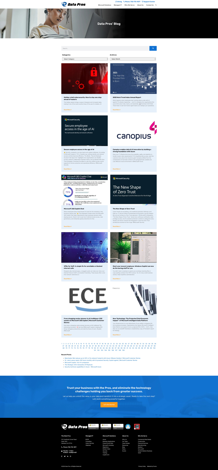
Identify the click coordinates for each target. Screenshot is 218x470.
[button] (156, 5)
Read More (67, 109)
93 (133, 348)
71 (69, 348)
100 (154, 348)
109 (123, 350)
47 (93, 346)
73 (75, 348)
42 (78, 346)
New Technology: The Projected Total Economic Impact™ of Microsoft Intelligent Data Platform (130, 319)
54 (113, 346)
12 (86, 344)
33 (146, 344)
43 (81, 346)
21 (111, 344)
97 (145, 348)
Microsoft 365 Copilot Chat (74, 209)
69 (63, 348)
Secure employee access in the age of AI (79, 149)
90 (124, 348)
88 (118, 348)
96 (142, 348)
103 (102, 350)
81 (98, 348)
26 (126, 344)
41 (75, 346)
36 (155, 344)
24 (120, 344)
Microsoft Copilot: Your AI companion (77, 362)
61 (134, 346)
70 (66, 348)
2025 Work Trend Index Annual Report (127, 97)
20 (108, 344)
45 (87, 346)
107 (116, 350)
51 (104, 346)
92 (130, 348)
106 (113, 350)
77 (86, 348)
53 (110, 346)
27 (129, 344)
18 (102, 344)
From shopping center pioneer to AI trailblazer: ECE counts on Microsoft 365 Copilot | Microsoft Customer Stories (84, 320)
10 (81, 344)
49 (99, 346)
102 (98, 350)
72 (72, 348)
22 (114, 344)
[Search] (153, 48)
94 (136, 348)
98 (148, 348)
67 (152, 346)
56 (119, 346)
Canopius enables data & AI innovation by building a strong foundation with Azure (132, 150)
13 (89, 344)
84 (107, 348)
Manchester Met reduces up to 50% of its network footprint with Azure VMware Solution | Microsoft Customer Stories (102, 358)
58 (125, 346)
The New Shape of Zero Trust (124, 209)
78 (89, 348)
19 (105, 344)
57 (122, 346)
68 (154, 346)
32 (143, 344)
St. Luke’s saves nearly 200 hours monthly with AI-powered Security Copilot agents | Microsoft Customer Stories (101, 360)
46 (90, 346)
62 (137, 346)
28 (132, 344)
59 (128, 346)
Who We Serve (129, 5)
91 (127, 348)
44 (84, 346)
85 (110, 348)
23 (117, 344)
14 (91, 344)
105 (109, 350)
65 (146, 346)
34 (149, 344)
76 (83, 348)
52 (107, 346)
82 (101, 348)
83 (104, 348)
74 (78, 348)
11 (83, 344)
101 (95, 350)
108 (120, 350)
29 (134, 344)
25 (123, 344)
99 (151, 348)
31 (140, 344)
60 (131, 346)
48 (96, 346)
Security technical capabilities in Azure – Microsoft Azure (83, 367)
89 (121, 348)
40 (72, 346)
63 (140, 346)
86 (113, 348)
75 (80, 348)
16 (97, 344)
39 (69, 346)
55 (116, 346)
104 (105, 350)
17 (100, 344)
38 (66, 346)
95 (139, 348)
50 (102, 346)
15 (94, 344)
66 (149, 346)
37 (63, 346)
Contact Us (150, 5)
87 (115, 348)
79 (92, 348)
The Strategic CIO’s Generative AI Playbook (78, 365)
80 (95, 348)
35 (152, 344)
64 (143, 346)
